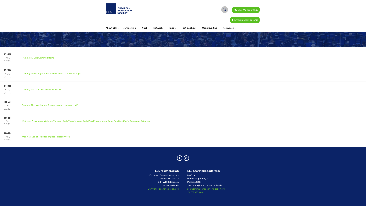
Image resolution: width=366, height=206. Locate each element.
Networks (158, 28)
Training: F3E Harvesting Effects (38, 58)
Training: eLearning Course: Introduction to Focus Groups (51, 73)
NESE (144, 28)
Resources (228, 28)
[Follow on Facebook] (179, 158)
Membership (129, 28)
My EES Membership (246, 10)
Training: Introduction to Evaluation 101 (41, 89)
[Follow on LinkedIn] (186, 158)
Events (172, 28)
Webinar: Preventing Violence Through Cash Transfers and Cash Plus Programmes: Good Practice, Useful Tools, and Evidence (86, 121)
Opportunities (209, 28)
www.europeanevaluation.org (163, 189)
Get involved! (189, 28)
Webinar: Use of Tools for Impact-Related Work (46, 136)
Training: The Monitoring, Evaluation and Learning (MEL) (50, 105)
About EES (111, 28)
